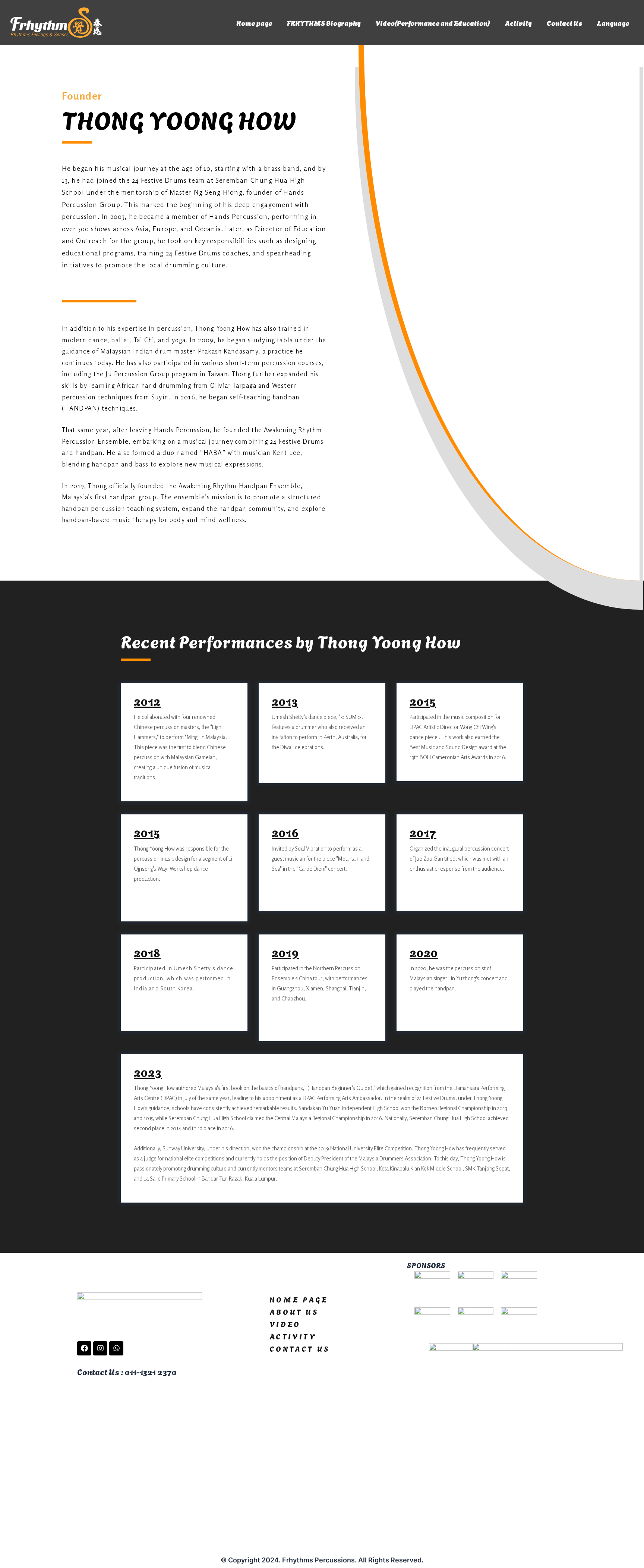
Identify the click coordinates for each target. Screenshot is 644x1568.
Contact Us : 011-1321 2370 (126, 1371)
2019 (285, 952)
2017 (423, 831)
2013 (285, 700)
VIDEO (285, 1323)
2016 (285, 831)
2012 (147, 700)
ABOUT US (294, 1311)
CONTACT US (299, 1348)
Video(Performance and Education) (433, 23)
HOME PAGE (298, 1299)
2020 (424, 952)
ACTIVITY (293, 1336)
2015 (423, 700)
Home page (254, 23)
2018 (147, 952)
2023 (148, 1071)
